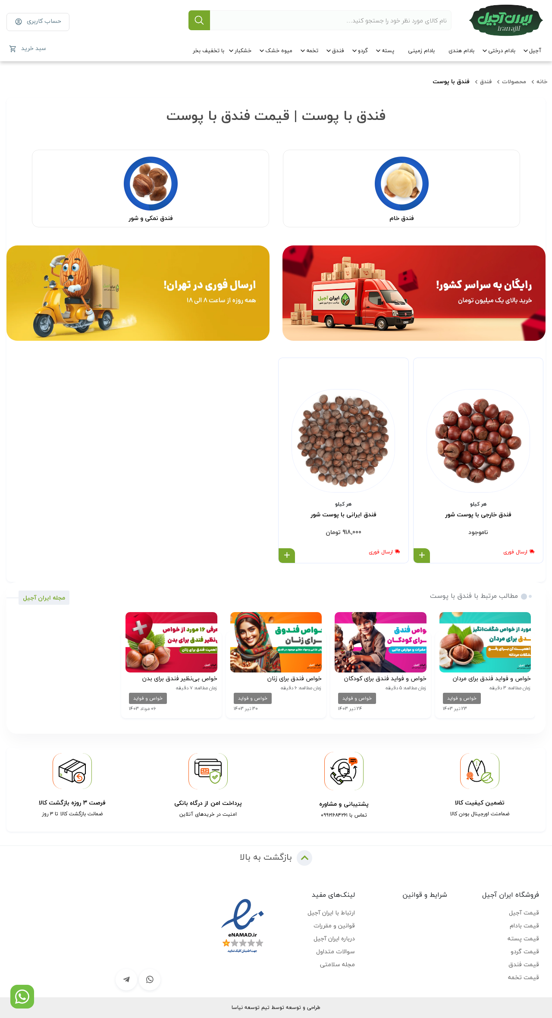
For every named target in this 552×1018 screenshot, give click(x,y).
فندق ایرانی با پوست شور (343, 514)
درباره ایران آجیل (334, 938)
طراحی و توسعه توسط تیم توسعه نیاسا (276, 1007)
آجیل (535, 50)
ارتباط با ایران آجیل (331, 912)
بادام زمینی (421, 50)
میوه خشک (278, 50)
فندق (338, 50)
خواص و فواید (462, 698)
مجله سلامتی (337, 964)
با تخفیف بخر (208, 50)
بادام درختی (501, 50)
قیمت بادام (524, 925)
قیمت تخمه (523, 977)
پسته (388, 50)
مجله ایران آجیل (44, 597)
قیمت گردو (525, 951)
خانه (542, 81)
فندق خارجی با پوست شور (478, 514)
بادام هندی (461, 50)
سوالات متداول (335, 951)
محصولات (514, 81)
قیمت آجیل (524, 912)
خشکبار (243, 50)
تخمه (312, 50)
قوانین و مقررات (334, 925)
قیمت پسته (523, 938)
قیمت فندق (523, 964)
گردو (363, 50)
